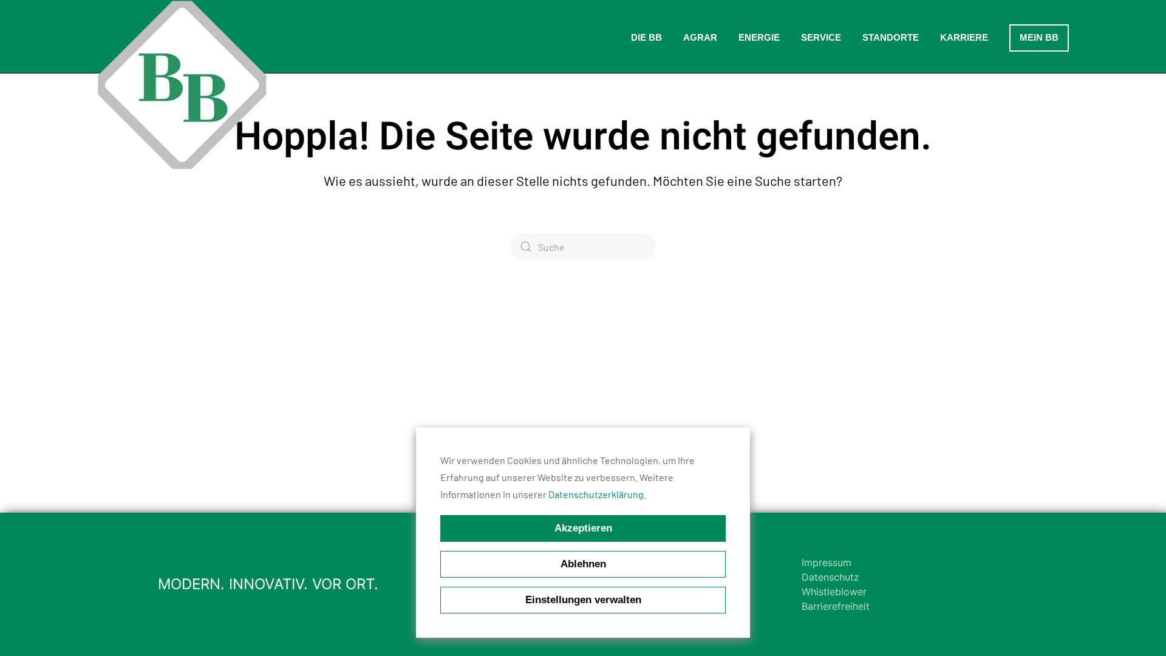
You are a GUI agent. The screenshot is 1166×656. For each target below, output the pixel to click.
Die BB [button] (646, 37)
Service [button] (821, 37)
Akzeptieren (583, 528)
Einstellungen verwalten (583, 600)
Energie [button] (759, 37)
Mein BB (1039, 37)
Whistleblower (834, 592)
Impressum (826, 562)
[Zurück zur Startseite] (182, 85)
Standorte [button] (890, 37)
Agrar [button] (700, 37)
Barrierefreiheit (836, 606)
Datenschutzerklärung (596, 494)
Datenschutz (830, 577)
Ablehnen (583, 564)
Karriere (964, 37)
